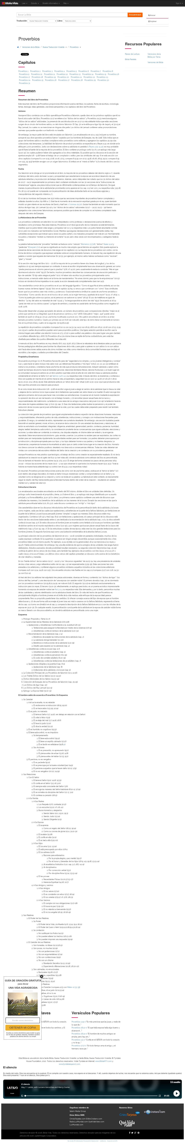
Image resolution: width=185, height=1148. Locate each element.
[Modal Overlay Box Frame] (23, 1008)
